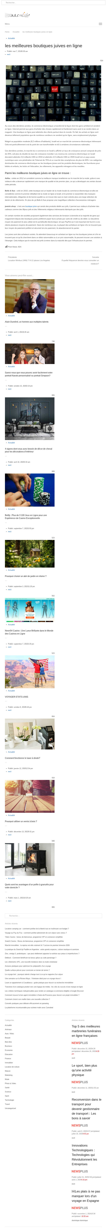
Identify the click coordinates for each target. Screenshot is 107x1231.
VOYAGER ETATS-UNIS (16, 697)
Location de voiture (12, 1067)
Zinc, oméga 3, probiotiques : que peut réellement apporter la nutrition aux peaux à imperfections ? (42, 954)
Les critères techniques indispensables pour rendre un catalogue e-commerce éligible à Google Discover (44, 991)
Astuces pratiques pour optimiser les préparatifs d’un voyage (28, 966)
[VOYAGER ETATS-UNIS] (30, 657)
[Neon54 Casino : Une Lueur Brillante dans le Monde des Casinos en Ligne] (30, 599)
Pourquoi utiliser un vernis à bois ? (21, 821)
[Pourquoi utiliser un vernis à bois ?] (30, 781)
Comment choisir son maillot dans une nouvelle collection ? (27, 999)
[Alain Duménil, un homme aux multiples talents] (30, 281)
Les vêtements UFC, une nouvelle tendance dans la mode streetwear (31, 962)
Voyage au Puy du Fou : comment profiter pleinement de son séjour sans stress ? (36, 933)
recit (8, 54)
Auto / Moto (9, 1034)
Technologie (9, 1100)
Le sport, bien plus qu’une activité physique (84, 1070)
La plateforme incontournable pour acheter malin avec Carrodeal (29, 1008)
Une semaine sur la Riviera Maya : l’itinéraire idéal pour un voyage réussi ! (33, 978)
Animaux (8, 1029)
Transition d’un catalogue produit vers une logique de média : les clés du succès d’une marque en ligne (44, 987)
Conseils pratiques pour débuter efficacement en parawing (27, 1003)
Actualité (11, 38)
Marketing (8, 1075)
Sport (7, 1096)
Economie (9, 1050)
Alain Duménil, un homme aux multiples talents (26, 322)
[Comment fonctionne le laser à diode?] (30, 720)
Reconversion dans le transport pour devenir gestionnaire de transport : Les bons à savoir (86, 1109)
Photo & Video (10, 1083)
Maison (7, 1071)
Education (9, 1054)
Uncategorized (10, 1108)
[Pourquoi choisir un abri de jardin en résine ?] (30, 541)
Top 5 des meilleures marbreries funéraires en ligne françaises (86, 1031)
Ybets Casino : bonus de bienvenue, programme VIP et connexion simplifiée (34, 937)
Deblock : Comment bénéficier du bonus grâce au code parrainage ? (30, 958)
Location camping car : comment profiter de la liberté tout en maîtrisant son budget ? (37, 929)
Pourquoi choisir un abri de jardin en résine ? (25, 576)
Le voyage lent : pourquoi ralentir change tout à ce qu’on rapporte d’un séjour (34, 974)
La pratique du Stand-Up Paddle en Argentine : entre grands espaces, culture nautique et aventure (42, 949)
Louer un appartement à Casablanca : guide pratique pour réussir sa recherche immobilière (39, 983)
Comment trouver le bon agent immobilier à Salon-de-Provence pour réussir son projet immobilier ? (42, 995)
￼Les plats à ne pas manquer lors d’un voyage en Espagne (86, 1196)
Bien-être (8, 1042)
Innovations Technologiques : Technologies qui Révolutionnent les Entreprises (84, 1155)
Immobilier (9, 1063)
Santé (7, 1088)
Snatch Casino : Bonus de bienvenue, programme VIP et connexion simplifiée (34, 941)
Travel (7, 1104)
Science (8, 1092)
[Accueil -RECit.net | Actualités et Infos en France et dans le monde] (53, 13)
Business (8, 1046)
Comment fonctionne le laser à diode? (22, 758)
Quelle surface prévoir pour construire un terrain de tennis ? (27, 970)
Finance (8, 1058)
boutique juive (31, 206)
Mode (7, 1079)
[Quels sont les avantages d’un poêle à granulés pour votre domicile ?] (30, 845)
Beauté (7, 1038)
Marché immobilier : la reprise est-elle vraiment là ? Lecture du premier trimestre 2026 (37, 945)
